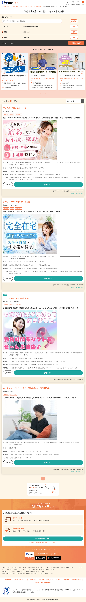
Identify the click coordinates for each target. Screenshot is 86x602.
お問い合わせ (76, 580)
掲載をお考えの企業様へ (43, 582)
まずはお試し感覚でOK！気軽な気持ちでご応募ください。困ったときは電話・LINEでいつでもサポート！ (40, 308)
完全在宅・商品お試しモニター (15, 108)
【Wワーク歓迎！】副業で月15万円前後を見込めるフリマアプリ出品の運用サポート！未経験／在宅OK (39, 398)
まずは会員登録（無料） (43, 538)
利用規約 (8, 580)
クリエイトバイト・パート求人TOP (10, 6)
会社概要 (66, 580)
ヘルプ (58, 580)
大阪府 (21, 6)
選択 (74, 26)
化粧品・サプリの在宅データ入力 (16, 202)
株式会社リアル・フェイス (10, 205)
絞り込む (73, 21)
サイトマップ (31, 580)
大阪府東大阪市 (37, 6)
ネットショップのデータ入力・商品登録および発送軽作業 (26, 388)
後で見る (8, 184)
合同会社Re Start (8, 391)
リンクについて (19, 580)
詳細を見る (48, 185)
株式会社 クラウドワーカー (11, 301)
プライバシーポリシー (46, 580)
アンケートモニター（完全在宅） (16, 298)
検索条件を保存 (76, 43)
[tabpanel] (43, 72)
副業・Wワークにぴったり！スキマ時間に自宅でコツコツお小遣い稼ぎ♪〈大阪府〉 (32, 211)
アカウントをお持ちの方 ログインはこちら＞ (43, 543)
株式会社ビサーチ (8, 111)
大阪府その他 (28, 6)
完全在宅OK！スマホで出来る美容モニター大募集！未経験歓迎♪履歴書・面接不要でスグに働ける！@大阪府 (41, 118)
